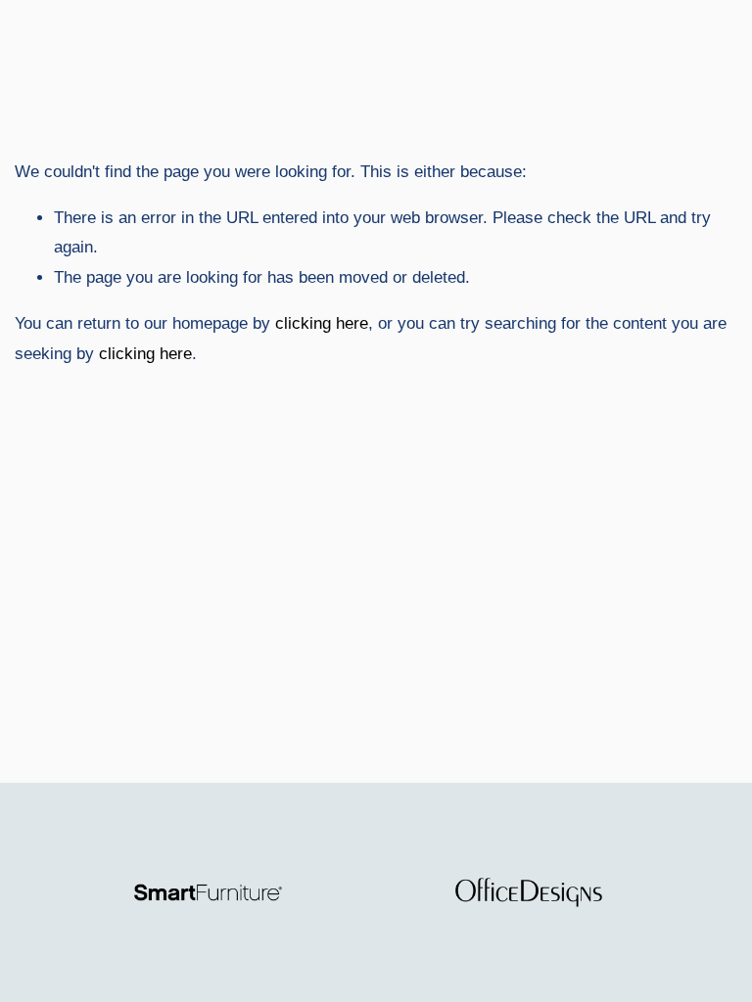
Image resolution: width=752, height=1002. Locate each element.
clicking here (321, 323)
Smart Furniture (102, 62)
